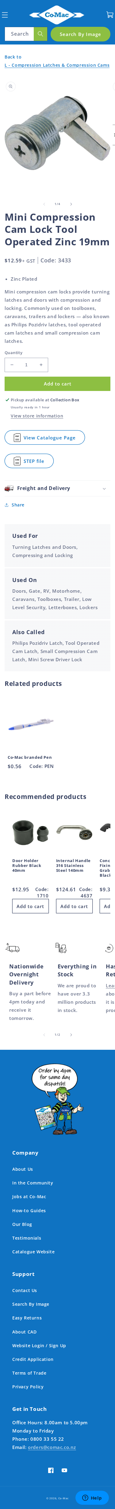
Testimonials (26, 1238)
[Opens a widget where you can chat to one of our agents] (92, 1498)
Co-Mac (63, 1498)
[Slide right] (71, 204)
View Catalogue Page (50, 440)
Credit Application (33, 1359)
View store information (37, 416)
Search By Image (30, 1304)
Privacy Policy (28, 1387)
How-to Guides (29, 1210)
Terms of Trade (29, 1373)
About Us (22, 1169)
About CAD (24, 1332)
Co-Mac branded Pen (30, 757)
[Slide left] (44, 204)
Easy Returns (27, 1318)
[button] (5, 15)
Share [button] (18, 505)
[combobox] (26, 34)
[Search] (40, 34)
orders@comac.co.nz (52, 1447)
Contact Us (24, 1290)
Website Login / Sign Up (39, 1345)
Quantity (13, 352)
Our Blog (22, 1224)
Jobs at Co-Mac (29, 1196)
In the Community (32, 1183)
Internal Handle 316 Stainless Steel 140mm (73, 865)
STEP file (39, 463)
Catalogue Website (33, 1252)
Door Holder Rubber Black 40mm (26, 865)
